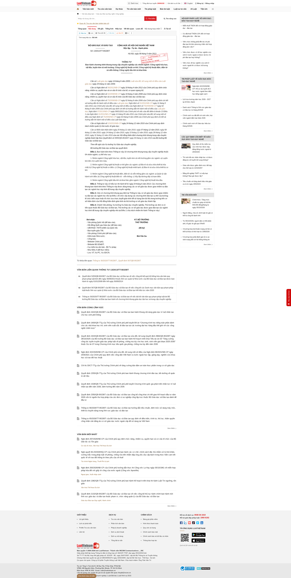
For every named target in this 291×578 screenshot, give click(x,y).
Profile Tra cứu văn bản (87, 528)
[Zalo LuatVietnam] (185, 523)
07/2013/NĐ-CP (103, 111)
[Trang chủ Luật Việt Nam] (87, 3)
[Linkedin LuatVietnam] (201, 523)
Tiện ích (204, 9)
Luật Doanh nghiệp (99, 576)
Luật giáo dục (102, 81)
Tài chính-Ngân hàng (88, 461)
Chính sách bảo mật (150, 532)
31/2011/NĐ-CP (146, 103)
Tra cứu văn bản (105, 9)
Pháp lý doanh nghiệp (119, 528)
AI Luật (193, 9)
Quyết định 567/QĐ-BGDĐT (129, 261)
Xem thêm (171, 428)
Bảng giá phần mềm (150, 519)
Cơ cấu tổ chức (86, 446)
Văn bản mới (88, 9)
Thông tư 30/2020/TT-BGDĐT (105, 261)
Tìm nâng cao (170, 18)
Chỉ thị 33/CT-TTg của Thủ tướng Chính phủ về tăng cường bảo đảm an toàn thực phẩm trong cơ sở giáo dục (127, 365)
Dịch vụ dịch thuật (117, 532)
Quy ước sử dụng (149, 528)
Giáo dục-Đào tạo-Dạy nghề (91, 500)
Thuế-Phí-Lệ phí (103, 461)
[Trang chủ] (78, 9)
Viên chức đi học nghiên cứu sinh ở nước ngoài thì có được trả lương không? (196, 65)
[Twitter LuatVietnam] (197, 523)
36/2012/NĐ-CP (114, 88)
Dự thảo (119, 9)
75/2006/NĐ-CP (114, 100)
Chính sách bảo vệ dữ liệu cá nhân (155, 536)
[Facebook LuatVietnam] (181, 523)
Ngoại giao (85, 474)
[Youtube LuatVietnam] (189, 523)
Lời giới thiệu (84, 519)
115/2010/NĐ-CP (114, 123)
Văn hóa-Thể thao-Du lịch (102, 446)
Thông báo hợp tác (150, 540)
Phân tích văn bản (117, 523)
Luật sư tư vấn (180, 9)
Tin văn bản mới (134, 9)
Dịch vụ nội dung (117, 536)
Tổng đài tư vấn (116, 540)
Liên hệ (81, 532)
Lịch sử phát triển (85, 523)
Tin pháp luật (150, 9)
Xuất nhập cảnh (95, 474)
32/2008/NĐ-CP (114, 94)
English (190, 3)
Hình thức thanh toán (150, 523)
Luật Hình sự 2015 (124, 576)
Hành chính (106, 500)
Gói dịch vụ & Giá (174, 3)
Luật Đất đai (112, 576)
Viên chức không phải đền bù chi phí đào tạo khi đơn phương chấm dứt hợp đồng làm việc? (197, 44)
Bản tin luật (165, 9)
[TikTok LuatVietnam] (193, 523)
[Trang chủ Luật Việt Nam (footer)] (88, 548)
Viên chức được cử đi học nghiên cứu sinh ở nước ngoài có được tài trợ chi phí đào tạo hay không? (197, 54)
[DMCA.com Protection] (203, 569)
